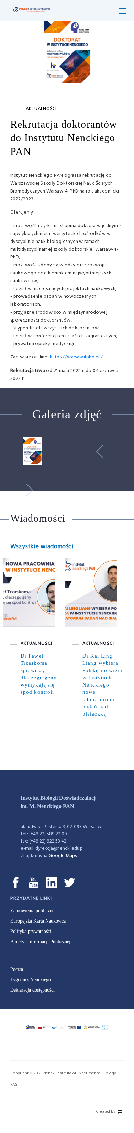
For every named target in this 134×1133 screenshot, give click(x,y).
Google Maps (62, 856)
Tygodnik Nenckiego (30, 979)
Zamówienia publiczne (32, 910)
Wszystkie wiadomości (42, 547)
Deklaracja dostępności (32, 990)
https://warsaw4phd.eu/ (76, 357)
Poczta (16, 969)
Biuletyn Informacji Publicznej (40, 941)
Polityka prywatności (30, 931)
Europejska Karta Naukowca (38, 921)
